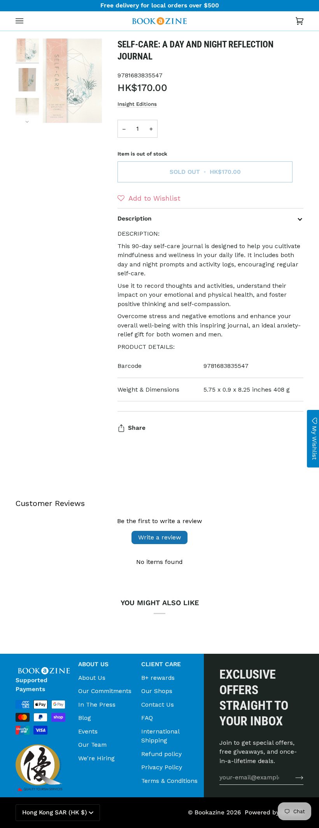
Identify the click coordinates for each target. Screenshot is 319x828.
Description (134, 218)
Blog (84, 717)
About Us (91, 677)
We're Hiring (96, 758)
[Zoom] (72, 81)
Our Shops (156, 691)
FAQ (147, 717)
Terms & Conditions (169, 780)
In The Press (97, 704)
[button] (149, 198)
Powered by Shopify (274, 812)
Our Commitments (104, 691)
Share (136, 427)
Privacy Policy (161, 767)
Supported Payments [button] (31, 685)
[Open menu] (27, 21)
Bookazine (209, 812)
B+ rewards (158, 677)
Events (88, 731)
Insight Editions (137, 104)
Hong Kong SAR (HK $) (54, 812)
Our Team (92, 744)
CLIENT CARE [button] (161, 664)
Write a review (159, 537)
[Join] (293, 777)
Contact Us (157, 704)
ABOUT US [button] (93, 664)
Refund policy (161, 754)
